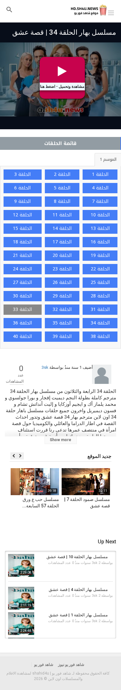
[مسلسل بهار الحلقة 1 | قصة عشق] (21, 623)
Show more (60, 440)
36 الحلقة (22, 323)
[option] (85, 497)
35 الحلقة (62, 323)
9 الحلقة (22, 201)
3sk (45, 367)
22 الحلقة (100, 269)
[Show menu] (111, 12)
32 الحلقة (62, 309)
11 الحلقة (62, 215)
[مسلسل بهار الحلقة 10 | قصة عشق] (21, 565)
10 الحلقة (100, 215)
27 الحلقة (22, 282)
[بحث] (9, 9)
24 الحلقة (22, 269)
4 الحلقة (100, 188)
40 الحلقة (22, 336)
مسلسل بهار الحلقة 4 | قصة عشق (78, 589)
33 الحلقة (22, 309)
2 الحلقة (62, 174)
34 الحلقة (100, 323)
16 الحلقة (100, 242)
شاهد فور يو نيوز (71, 664)
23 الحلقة (62, 269)
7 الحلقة (100, 201)
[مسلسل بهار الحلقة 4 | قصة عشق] (21, 598)
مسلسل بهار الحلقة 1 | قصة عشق (78, 615)
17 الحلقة (62, 242)
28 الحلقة (100, 296)
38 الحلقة (100, 336)
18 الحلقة (22, 242)
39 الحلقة (62, 336)
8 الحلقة (62, 201)
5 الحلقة (62, 188)
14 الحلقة (62, 228)
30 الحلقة (22, 296)
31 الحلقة (100, 309)
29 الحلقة (62, 296)
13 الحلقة (100, 228)
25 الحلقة (100, 282)
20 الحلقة (62, 255)
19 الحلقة (100, 255)
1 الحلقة (100, 174)
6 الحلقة (22, 188)
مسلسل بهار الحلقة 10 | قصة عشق (77, 556)
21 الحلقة (22, 255)
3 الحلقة (22, 174)
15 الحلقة (22, 228)
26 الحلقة (62, 282)
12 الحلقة (22, 215)
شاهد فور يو (43, 664)
